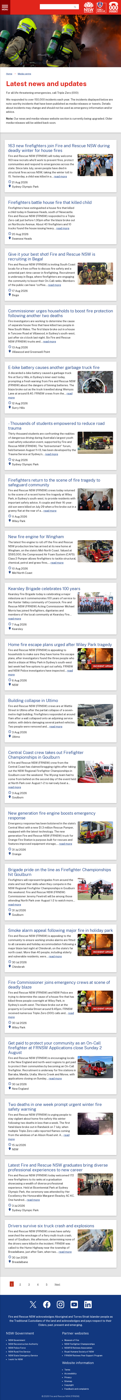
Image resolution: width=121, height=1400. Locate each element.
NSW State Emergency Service (23, 1355)
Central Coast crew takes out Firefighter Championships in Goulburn (46, 755)
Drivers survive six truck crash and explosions (51, 1225)
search (75, 7)
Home (9, 73)
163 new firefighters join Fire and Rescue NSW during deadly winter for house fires (59, 148)
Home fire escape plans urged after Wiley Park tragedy (60, 644)
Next (57, 1284)
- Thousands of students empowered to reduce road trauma (56, 425)
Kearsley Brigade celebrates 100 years (44, 588)
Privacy (67, 1377)
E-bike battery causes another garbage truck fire (54, 367)
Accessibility (70, 1373)
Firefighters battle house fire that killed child (50, 202)
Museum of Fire (71, 1340)
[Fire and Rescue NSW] (101, 7)
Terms (67, 1370)
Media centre (24, 73)
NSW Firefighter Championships (79, 1344)
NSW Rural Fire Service (19, 1352)
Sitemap (68, 1381)
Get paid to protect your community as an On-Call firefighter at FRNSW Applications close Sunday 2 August (55, 1048)
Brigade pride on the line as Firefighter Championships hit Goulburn (59, 872)
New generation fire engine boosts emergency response (52, 815)
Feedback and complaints (76, 1389)
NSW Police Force (17, 1348)
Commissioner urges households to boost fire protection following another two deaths (60, 313)
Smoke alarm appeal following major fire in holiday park (60, 930)
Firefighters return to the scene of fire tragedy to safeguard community (54, 482)
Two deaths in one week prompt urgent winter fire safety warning (55, 1107)
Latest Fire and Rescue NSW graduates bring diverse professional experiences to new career (58, 1167)
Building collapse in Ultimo (33, 700)
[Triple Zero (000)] (113, 7)
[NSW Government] (89, 7)
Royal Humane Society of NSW (79, 1352)
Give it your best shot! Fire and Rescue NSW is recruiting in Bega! (51, 256)
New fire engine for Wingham (36, 536)
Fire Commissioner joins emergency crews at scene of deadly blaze (59, 984)
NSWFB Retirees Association (78, 1348)
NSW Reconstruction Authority (23, 1344)
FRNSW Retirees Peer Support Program (83, 1355)
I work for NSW (15, 1359)
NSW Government (16, 1340)
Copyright (69, 1385)
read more (60, 176)
